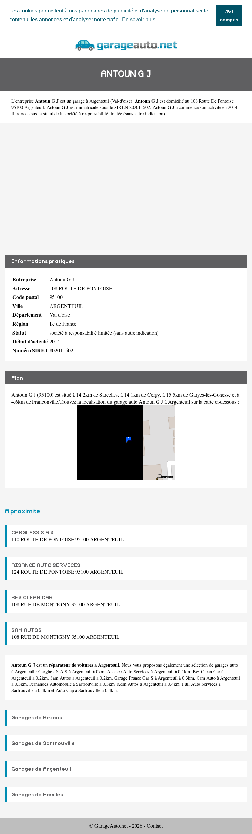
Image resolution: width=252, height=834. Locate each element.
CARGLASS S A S (32, 532)
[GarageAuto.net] (126, 44)
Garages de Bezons (36, 717)
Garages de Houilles (37, 794)
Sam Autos (60, 678)
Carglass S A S (52, 671)
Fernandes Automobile (50, 684)
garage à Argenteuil (91, 101)
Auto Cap (65, 690)
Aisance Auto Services (128, 671)
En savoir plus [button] (138, 19)
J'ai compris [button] (229, 15)
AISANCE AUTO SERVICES (45, 565)
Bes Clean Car (206, 671)
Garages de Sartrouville (43, 743)
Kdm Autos (128, 684)
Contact (155, 825)
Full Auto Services (199, 684)
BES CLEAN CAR (31, 597)
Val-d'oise (121, 101)
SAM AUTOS (26, 630)
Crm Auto (206, 678)
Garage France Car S (133, 678)
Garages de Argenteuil (41, 769)
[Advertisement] (126, 189)
